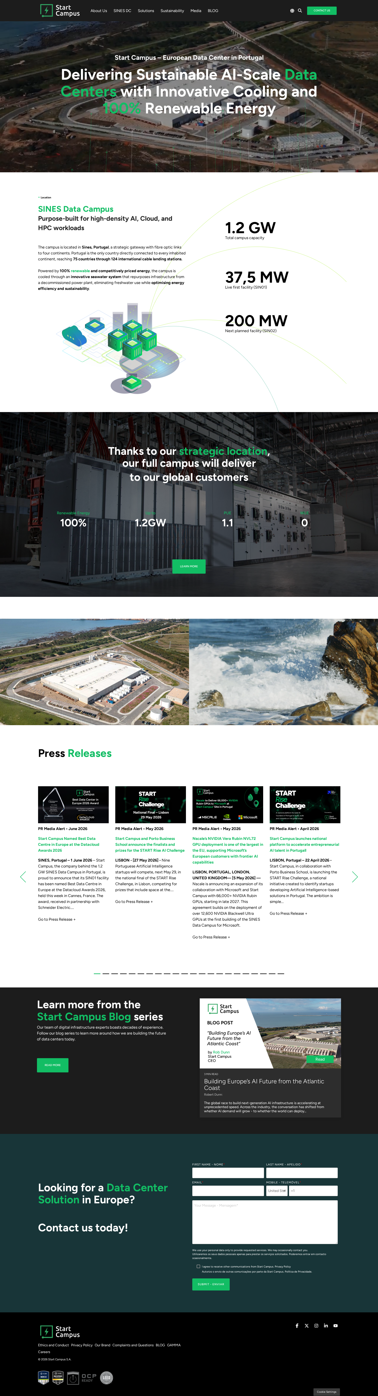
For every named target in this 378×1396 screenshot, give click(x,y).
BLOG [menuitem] (160, 1345)
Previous (25, 877)
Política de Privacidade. (298, 1271)
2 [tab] (105, 975)
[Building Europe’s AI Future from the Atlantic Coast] (270, 1033)
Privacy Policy (283, 1266)
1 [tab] (96, 975)
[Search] (300, 11)
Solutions (146, 10)
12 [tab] (192, 975)
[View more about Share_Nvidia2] (227, 804)
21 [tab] (271, 975)
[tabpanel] (73, 875)
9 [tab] (166, 975)
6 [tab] (140, 975)
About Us (99, 10)
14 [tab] (210, 975)
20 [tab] (262, 975)
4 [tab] (122, 975)
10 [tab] (175, 975)
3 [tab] (113, 975)
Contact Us (322, 10)
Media (196, 10)
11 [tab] (183, 975)
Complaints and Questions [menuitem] (133, 1345)
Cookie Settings (326, 1391)
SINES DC (122, 10)
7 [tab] (148, 975)
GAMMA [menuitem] (174, 1345)
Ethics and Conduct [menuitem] (53, 1345)
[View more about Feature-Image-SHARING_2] (73, 804)
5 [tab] (131, 975)
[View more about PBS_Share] (305, 804)
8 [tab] (157, 975)
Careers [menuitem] (44, 1352)
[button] (297, 1326)
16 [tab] (227, 975)
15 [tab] (218, 975)
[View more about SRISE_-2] (150, 804)
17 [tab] (236, 975)
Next (352, 877)
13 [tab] (201, 975)
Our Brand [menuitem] (102, 1345)
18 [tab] (245, 975)
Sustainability (172, 10)
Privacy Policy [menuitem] (82, 1345)
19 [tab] (253, 975)
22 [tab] (280, 975)
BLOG (213, 10)
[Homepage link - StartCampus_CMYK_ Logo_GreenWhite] (60, 1338)
